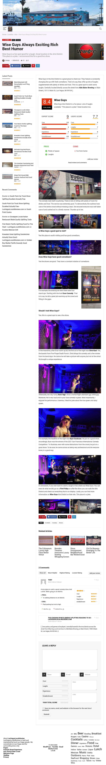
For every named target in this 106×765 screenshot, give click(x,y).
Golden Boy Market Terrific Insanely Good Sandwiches (17, 243)
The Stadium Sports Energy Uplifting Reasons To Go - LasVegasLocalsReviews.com (70, 618)
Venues (18, 40)
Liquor (90, 749)
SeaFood (75, 758)
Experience (46, 691)
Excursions (17, 102)
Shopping (84, 758)
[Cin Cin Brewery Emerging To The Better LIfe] (93, 537)
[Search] (100, 29)
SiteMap (6, 755)
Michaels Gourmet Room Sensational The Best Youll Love (22, 151)
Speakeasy (74, 761)
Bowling (87, 734)
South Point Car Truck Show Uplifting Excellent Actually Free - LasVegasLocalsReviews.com (15, 206)
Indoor (73, 749)
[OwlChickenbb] (53, 1)
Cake (79, 737)
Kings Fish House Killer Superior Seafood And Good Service (23, 177)
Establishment (48, 696)
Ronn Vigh (62, 395)
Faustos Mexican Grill (10, 230)
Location (10, 34)
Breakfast (96, 733)
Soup (98, 758)
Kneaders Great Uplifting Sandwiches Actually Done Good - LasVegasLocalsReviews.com (15, 237)
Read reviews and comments (77, 162)
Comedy (54, 523)
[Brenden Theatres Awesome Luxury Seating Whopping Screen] (62, 537)
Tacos (88, 760)
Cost (44, 681)
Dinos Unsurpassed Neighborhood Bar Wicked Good (77, 551)
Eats (15, 88)
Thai (93, 761)
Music (82, 752)
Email (61, 747)
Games (74, 746)
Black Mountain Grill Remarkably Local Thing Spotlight (22, 84)
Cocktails (47, 523)
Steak (79, 761)
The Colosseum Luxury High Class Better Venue (45, 551)
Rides (92, 755)
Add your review (93, 159)
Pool (88, 756)
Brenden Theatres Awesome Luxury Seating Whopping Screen (62, 552)
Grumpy (7, 60)
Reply (97, 580)
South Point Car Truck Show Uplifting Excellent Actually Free (23, 98)
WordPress (47, 747)
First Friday (64, 489)
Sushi (83, 761)
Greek (79, 746)
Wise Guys (54, 494)
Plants (84, 755)
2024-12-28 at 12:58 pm (55, 582)
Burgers (73, 737)
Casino (85, 736)
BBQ (75, 734)
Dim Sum (97, 740)
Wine (73, 763)
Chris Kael (93, 351)
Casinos (16, 167)
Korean (85, 749)
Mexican (74, 753)
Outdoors (76, 755)
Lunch (98, 749)
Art (72, 734)
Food (90, 743)
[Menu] (4, 29)
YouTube (55, 747)
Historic (88, 746)
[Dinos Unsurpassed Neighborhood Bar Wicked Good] (77, 537)
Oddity (89, 753)
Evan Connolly (68, 293)
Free (96, 743)
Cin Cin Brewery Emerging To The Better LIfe (93, 550)
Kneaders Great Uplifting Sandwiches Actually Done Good (22, 138)
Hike (83, 746)
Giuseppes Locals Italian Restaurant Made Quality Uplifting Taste (22, 112)
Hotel (96, 746)
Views (98, 760)
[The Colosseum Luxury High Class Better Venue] (46, 537)
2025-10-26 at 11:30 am (55, 621)
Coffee (86, 740)
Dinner (75, 743)
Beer (80, 733)
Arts (15, 34)
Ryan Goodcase (75, 439)
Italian (79, 750)
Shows (61, 523)
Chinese (91, 737)
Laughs (45, 686)
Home (4, 34)
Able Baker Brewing (86, 88)
